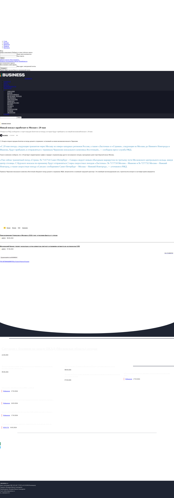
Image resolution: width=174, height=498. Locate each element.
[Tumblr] (59, 222)
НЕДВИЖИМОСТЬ (10, 86)
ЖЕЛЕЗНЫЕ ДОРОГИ (14, 96)
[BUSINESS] (1, 135)
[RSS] (7, 473)
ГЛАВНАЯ (7, 81)
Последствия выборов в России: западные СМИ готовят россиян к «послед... (27, 412)
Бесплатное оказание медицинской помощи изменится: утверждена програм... (28, 400)
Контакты (7, 47)
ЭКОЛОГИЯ (11, 112)
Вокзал (8, 228)
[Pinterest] (46, 222)
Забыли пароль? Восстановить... (10, 60)
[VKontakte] (17, 473)
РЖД (19, 228)
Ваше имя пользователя (24, 54)
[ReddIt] (52, 222)
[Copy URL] (79, 222)
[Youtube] (28, 473)
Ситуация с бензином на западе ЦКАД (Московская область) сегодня (49, 348)
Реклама (6, 43)
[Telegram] (40, 222)
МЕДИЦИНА (11, 98)
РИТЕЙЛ (10, 104)
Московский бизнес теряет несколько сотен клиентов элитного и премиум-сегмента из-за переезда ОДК (40, 246)
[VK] (33, 222)
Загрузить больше (129, 364)
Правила (6, 46)
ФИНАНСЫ (7, 88)
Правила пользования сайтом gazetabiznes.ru (13, 61)
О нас (5, 41)
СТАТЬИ (6, 114)
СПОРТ (9, 107)
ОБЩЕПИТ (11, 101)
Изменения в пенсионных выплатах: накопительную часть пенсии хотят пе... (27, 424)
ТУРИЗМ (10, 111)
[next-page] (27, 254)
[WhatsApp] (20, 222)
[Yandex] (23, 473)
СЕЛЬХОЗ (10, 106)
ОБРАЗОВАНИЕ (12, 99)
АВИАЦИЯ (11, 91)
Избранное (128, 379)
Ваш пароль (20, 56)
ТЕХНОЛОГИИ (12, 109)
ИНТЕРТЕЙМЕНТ (13, 94)
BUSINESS (5, 135)
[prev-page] (9, 254)
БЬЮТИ (9, 93)
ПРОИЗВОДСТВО (13, 103)
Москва (14, 228)
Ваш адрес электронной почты (26, 66)
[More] (92, 222)
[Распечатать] (85, 222)
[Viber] (27, 222)
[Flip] (66, 222)
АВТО (6, 83)
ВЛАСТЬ (6, 85)
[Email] (72, 222)
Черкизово (25, 228)
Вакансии (7, 44)
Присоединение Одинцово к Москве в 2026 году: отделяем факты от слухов (28, 235)
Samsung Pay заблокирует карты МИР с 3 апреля (18, 388)
